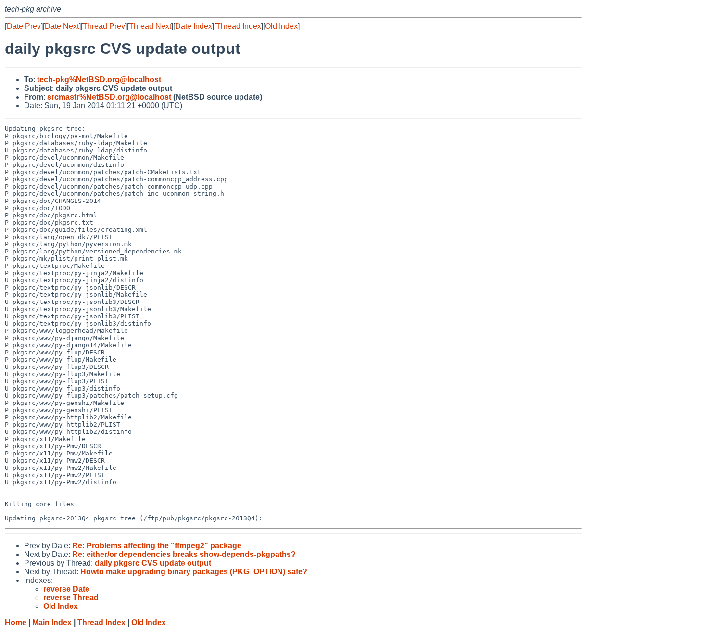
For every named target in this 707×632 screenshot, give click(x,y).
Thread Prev (104, 26)
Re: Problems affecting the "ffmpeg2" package (156, 546)
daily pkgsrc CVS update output (153, 563)
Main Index (52, 623)
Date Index (193, 26)
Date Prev (24, 26)
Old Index (281, 26)
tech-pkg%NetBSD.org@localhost (99, 80)
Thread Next (150, 26)
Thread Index (238, 26)
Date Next (62, 26)
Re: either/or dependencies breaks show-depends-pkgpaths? (184, 554)
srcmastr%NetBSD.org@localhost (109, 97)
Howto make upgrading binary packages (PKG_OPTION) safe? (193, 572)
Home (15, 623)
